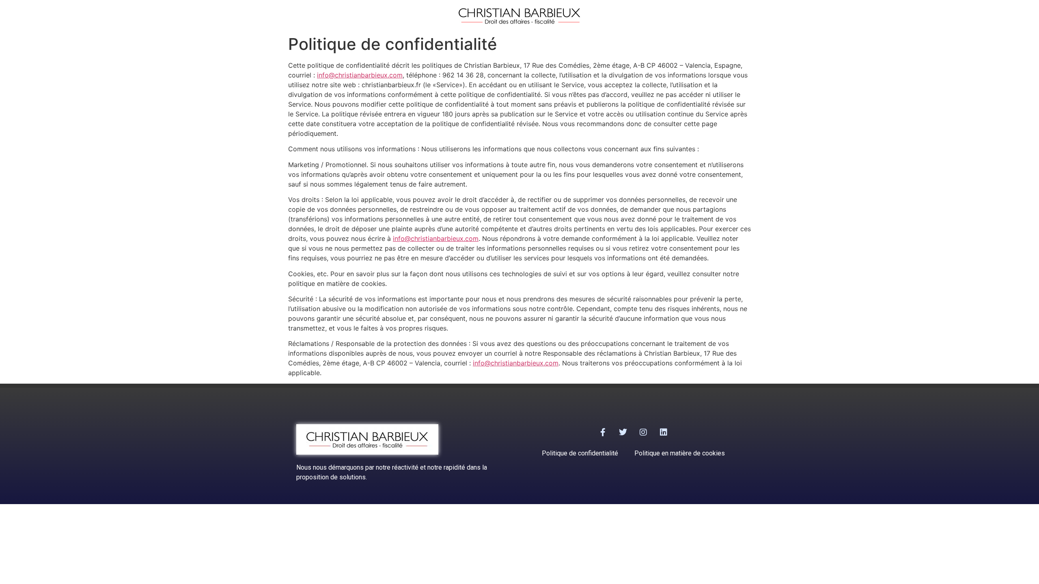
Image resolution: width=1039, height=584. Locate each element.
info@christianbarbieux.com (360, 75)
